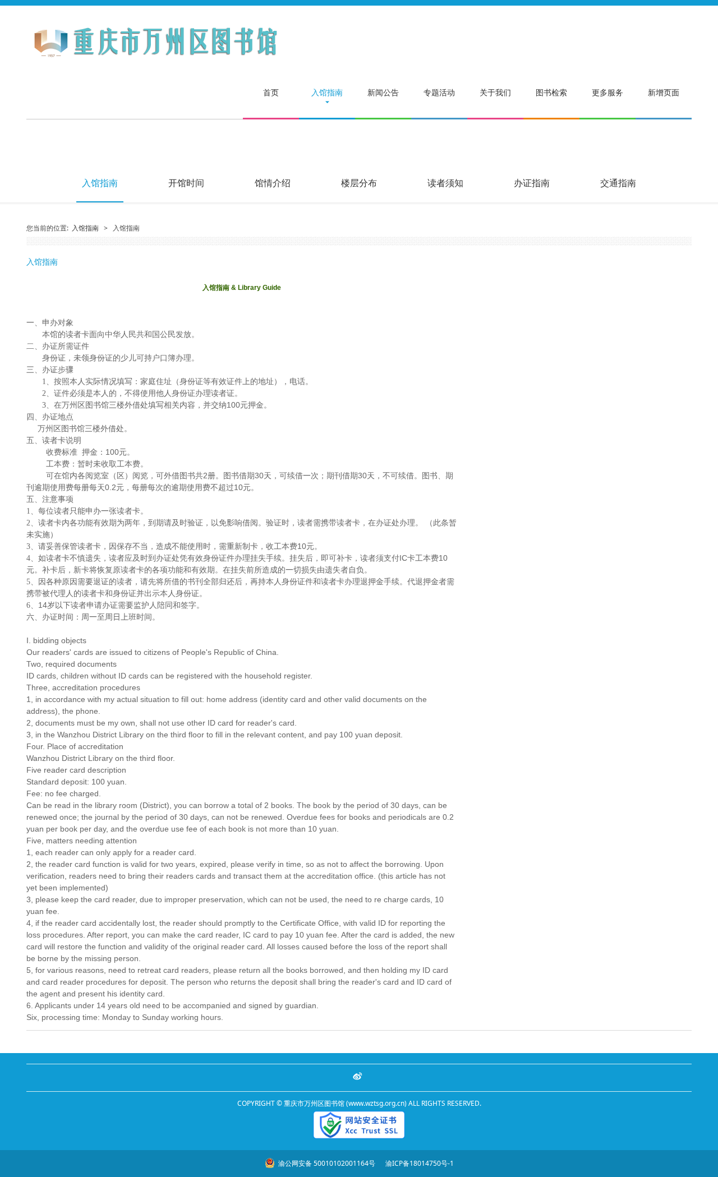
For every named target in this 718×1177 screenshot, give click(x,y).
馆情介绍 (273, 183)
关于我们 (495, 92)
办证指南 (532, 183)
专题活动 (439, 92)
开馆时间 (186, 183)
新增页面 (663, 92)
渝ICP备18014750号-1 (419, 1163)
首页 (271, 92)
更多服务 (607, 92)
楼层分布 (359, 183)
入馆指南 (327, 92)
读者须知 (445, 183)
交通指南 (618, 183)
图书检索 (551, 92)
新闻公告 (383, 92)
